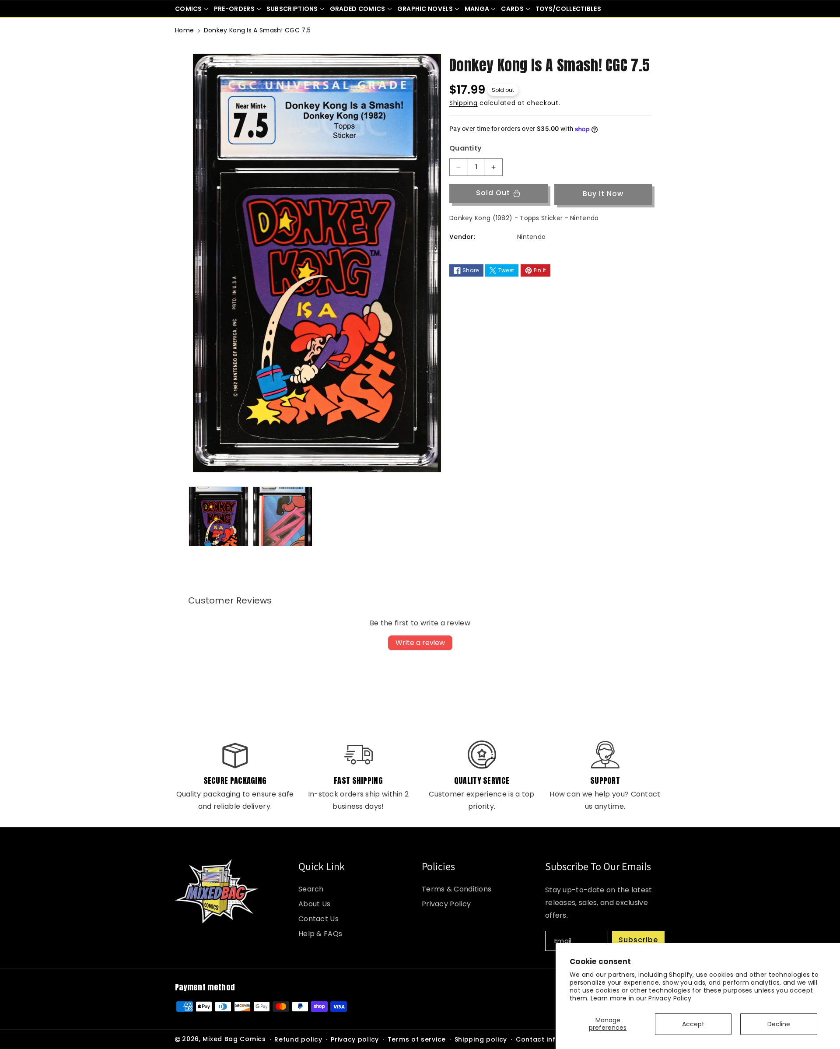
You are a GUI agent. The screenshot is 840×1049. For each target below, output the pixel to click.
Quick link (321, 866)
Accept (693, 1024)
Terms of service (417, 1039)
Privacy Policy (669, 998)
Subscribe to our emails (598, 866)
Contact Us (318, 919)
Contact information (552, 1039)
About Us (314, 904)
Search (311, 889)
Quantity (465, 148)
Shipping (463, 103)
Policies (438, 866)
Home (184, 30)
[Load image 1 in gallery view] (218, 517)
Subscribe (638, 940)
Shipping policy (481, 1039)
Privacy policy (355, 1039)
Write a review (420, 643)
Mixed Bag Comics (234, 1039)
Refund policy (298, 1039)
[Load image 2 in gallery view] (283, 517)
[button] (192, 9)
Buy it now (603, 194)
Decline (778, 1024)
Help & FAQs (320, 934)
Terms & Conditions (456, 889)
